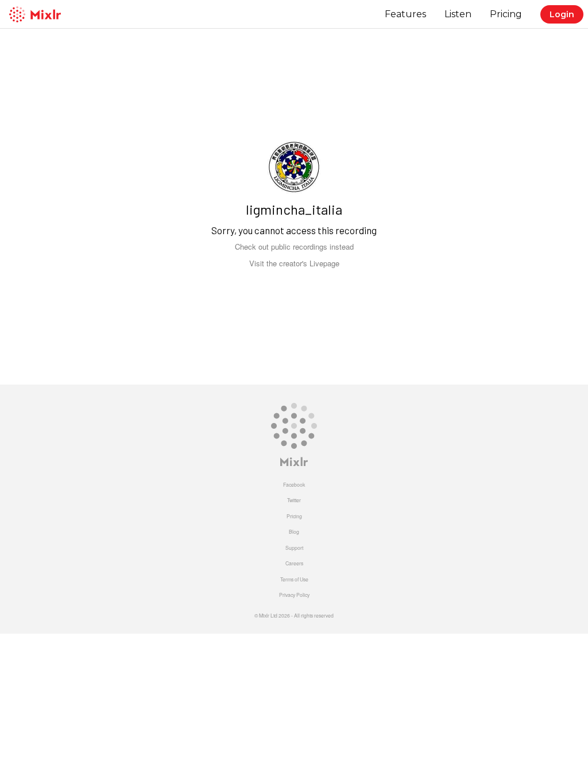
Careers (294, 563)
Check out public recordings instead (294, 246)
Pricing (506, 14)
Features (405, 14)
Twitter (294, 499)
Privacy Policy (294, 594)
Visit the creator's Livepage (294, 263)
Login (562, 14)
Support (294, 547)
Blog (294, 531)
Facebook (294, 484)
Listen (457, 14)
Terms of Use (294, 579)
